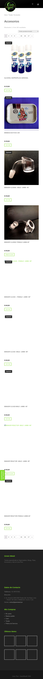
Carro (7, 618)
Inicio (5, 15)
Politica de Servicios (12, 623)
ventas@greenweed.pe (15, 602)
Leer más (8, 90)
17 (29, 36)
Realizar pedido (10, 616)
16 (25, 36)
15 (21, 36)
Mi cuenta (8, 613)
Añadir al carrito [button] (9, 254)
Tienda (10, 15)
